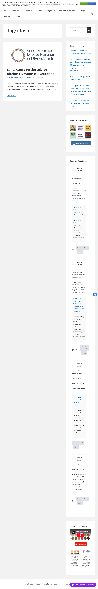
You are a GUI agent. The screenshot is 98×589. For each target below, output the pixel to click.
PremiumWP (69, 584)
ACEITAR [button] (83, 4)
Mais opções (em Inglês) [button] (71, 4)
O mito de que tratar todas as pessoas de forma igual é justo (80, 103)
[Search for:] (80, 30)
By (35, 78)
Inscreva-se (81, 544)
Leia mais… (11, 95)
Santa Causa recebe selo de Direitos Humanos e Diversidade (30, 71)
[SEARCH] (89, 30)
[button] (75, 558)
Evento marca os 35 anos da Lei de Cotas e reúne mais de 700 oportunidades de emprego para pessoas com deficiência (80, 65)
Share (79, 252)
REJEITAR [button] (91, 4)
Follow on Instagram (82, 143)
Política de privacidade (23, 6)
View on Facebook (82, 248)
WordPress (53, 584)
